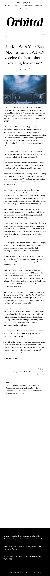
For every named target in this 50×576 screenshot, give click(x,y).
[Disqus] (25, 432)
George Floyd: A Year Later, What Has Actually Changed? (25, 372)
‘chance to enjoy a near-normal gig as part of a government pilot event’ (24, 226)
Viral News (26, 572)
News (17, 358)
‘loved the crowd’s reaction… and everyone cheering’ (24, 135)
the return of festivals (12, 312)
